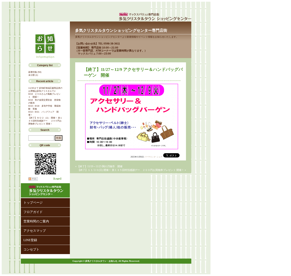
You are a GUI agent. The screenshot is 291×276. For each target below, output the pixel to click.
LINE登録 (30, 240)
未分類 (31, 75)
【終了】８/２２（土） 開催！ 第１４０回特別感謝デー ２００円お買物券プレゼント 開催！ (45, 121)
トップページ (33, 202)
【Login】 (57, 178)
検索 (58, 137)
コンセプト (31, 249)
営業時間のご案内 (36, 221)
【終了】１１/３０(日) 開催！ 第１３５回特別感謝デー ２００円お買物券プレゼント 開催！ (131, 170)
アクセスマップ (34, 230)
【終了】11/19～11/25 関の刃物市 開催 (99, 166)
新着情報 (32, 72)
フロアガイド (33, 212)
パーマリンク (150, 157)
